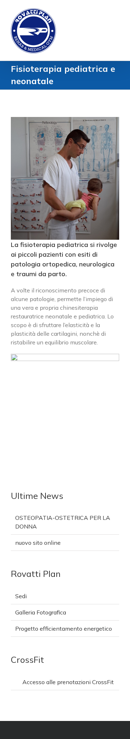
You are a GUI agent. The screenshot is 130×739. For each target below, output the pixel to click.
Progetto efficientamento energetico (63, 628)
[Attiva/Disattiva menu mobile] (116, 11)
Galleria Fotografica (40, 612)
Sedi (21, 596)
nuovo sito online (38, 542)
